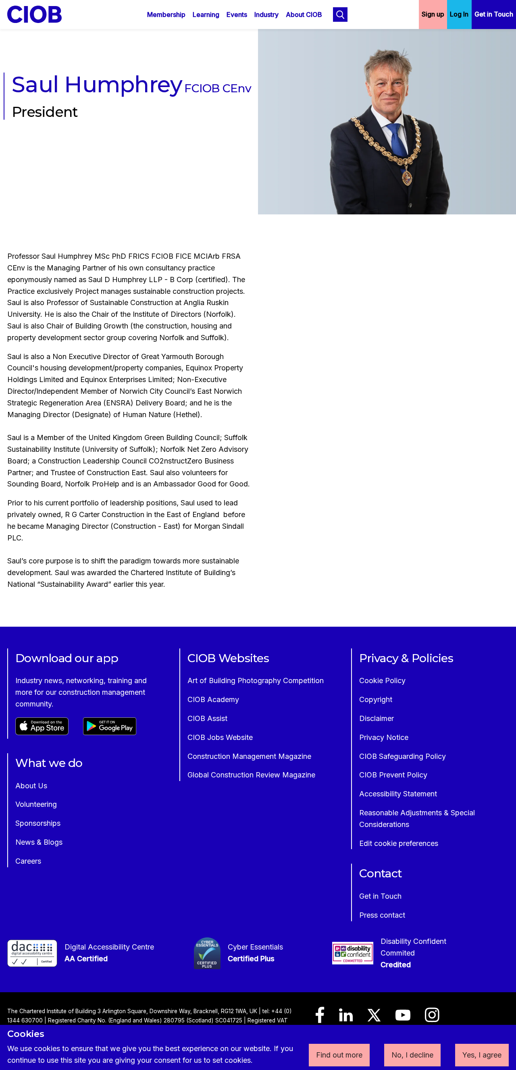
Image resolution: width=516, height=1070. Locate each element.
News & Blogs (38, 842)
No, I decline (412, 1055)
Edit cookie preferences (398, 843)
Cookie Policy (382, 680)
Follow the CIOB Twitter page (374, 1018)
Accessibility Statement (398, 794)
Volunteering (36, 804)
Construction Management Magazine (249, 756)
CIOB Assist (207, 718)
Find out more (339, 1055)
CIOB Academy (213, 699)
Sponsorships (37, 823)
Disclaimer (376, 718)
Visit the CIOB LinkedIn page (346, 1018)
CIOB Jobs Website (220, 737)
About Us (31, 785)
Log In (459, 14)
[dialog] (258, 1047)
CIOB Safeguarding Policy (402, 756)
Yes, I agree (481, 1055)
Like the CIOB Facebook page (320, 1019)
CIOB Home (40, 14)
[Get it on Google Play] (109, 732)
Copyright (375, 699)
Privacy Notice (383, 737)
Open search (340, 14)
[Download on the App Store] (42, 732)
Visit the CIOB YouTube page (403, 1019)
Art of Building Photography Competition (255, 680)
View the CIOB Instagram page (432, 1019)
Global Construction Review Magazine (251, 775)
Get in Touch (493, 14)
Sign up (433, 14)
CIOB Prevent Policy (393, 775)
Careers (28, 861)
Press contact (382, 915)
